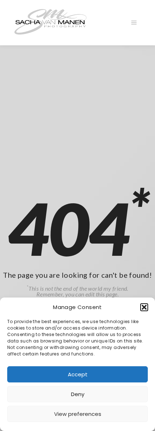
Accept (78, 374)
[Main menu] (134, 22)
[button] (144, 307)
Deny (77, 394)
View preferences (77, 414)
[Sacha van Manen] (50, 22)
